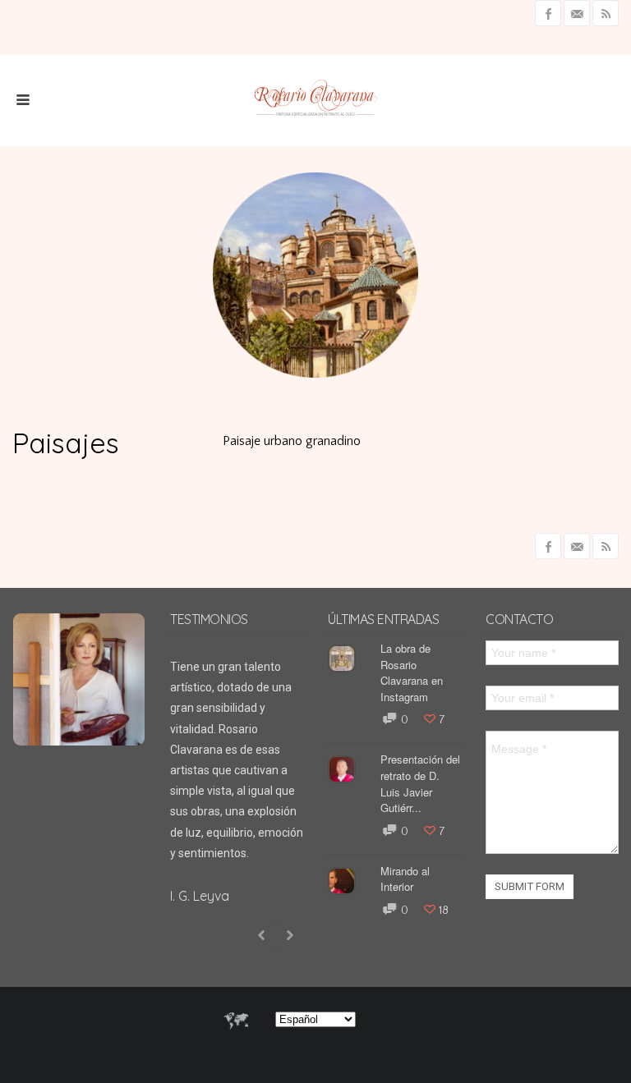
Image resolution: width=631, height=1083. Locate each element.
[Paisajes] (585, 344)
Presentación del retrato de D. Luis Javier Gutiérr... (420, 783)
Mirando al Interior (405, 879)
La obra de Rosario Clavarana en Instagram (411, 672)
